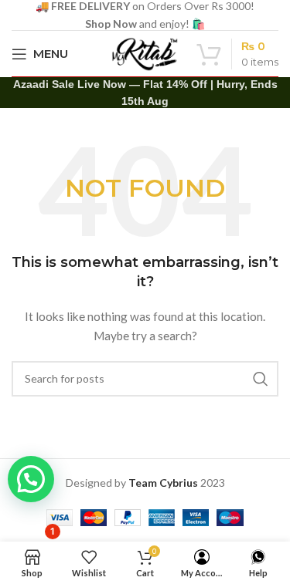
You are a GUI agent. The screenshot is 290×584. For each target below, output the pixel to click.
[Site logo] (145, 52)
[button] (31, 479)
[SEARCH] (260, 379)
